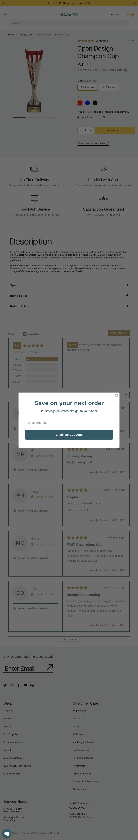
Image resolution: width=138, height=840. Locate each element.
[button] (6, 833)
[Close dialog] (116, 395)
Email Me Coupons (69, 434)
